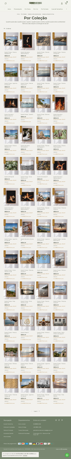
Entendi (25, 455)
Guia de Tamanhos (57, 9)
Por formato (44, 9)
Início (9, 9)
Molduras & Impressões (9, 427)
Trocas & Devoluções (23, 430)
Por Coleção (24, 14)
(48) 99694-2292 (37, 427)
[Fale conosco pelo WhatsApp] (67, 455)
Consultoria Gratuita (8, 433)
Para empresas (7, 436)
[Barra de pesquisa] (6, 3)
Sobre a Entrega (22, 427)
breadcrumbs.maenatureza (34, 14)
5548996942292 (37, 424)
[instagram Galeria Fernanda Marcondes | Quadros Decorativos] (56, 420)
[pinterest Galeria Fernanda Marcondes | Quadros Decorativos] (62, 420)
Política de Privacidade (23, 433)
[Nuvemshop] (61, 449)
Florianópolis (18, 9)
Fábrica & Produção (8, 430)
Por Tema (27, 9)
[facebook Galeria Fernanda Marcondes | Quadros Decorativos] (59, 420)
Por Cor (35, 9)
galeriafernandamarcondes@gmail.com (43, 430)
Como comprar (22, 424)
